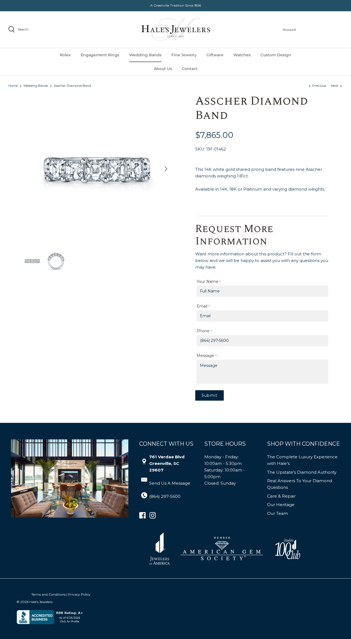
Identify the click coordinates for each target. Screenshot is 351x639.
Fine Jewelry (184, 54)
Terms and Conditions (48, 594)
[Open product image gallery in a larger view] (96, 169)
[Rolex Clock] (322, 29)
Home (13, 86)
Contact (189, 68)
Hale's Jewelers (40, 602)
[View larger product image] (32, 261)
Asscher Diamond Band (72, 86)
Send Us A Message (169, 483)
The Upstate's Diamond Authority (301, 472)
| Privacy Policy (78, 594)
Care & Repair (281, 496)
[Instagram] (152, 515)
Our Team (277, 513)
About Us (163, 68)
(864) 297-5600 (164, 496)
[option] (96, 169)
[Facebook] (142, 515)
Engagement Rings (100, 54)
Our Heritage (281, 504)
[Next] (166, 169)
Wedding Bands (145, 54)
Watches (242, 54)
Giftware (214, 54)
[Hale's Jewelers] (176, 29)
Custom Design (276, 54)
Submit (209, 395)
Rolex (65, 54)
